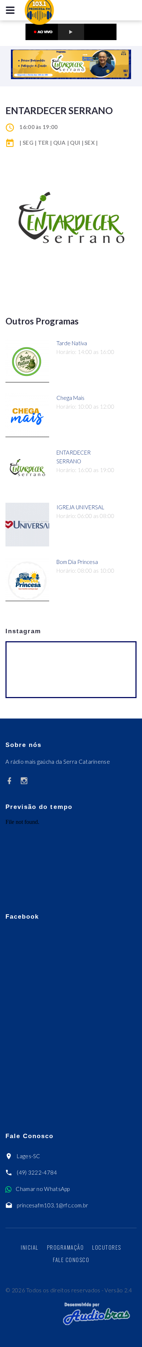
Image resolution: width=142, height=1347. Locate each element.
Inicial (30, 1247)
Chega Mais (70, 397)
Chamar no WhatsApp (43, 1189)
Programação (65, 1247)
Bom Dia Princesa (77, 561)
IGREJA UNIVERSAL (80, 507)
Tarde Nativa (71, 343)
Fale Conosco (71, 1259)
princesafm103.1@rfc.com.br (52, 1205)
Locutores (106, 1247)
